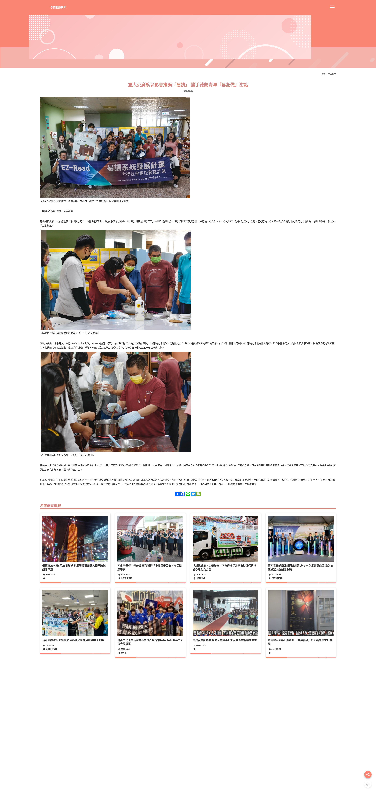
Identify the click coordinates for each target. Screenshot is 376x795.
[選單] (332, 7)
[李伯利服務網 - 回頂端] (368, 784)
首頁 (324, 74)
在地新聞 (332, 74)
